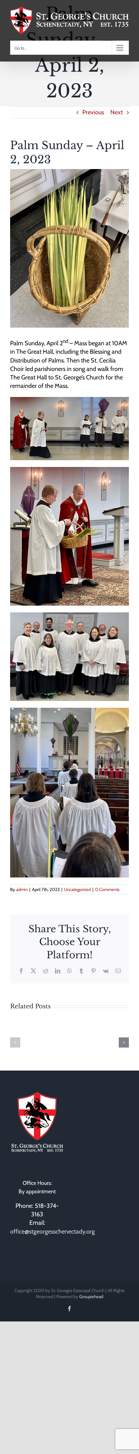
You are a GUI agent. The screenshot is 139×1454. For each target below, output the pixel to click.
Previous (93, 112)
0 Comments (107, 889)
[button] (15, 1042)
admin (22, 889)
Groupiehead (91, 1296)
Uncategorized (77, 889)
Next (116, 112)
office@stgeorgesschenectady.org (52, 1231)
